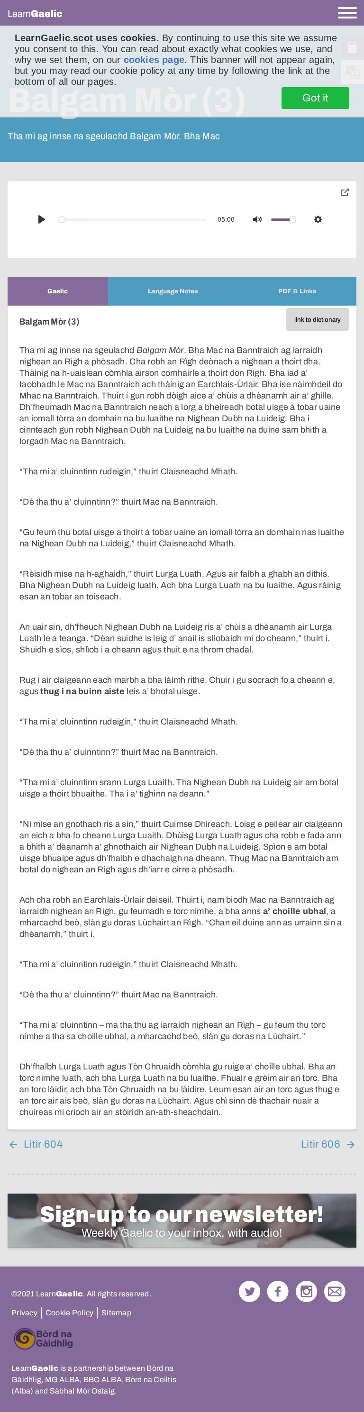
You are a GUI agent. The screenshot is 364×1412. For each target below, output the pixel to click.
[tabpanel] (182, 718)
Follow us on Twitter (249, 1291)
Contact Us (335, 1291)
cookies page (154, 59)
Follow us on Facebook (278, 1291)
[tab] (58, 291)
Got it (315, 98)
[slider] (133, 219)
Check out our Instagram (306, 1291)
